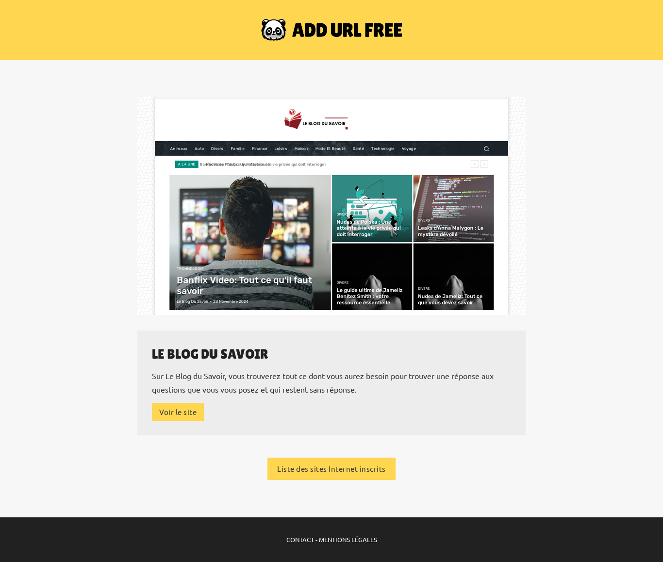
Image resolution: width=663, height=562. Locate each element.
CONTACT (300, 539)
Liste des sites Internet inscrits (331, 468)
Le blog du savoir (210, 354)
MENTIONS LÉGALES (348, 539)
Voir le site (178, 411)
